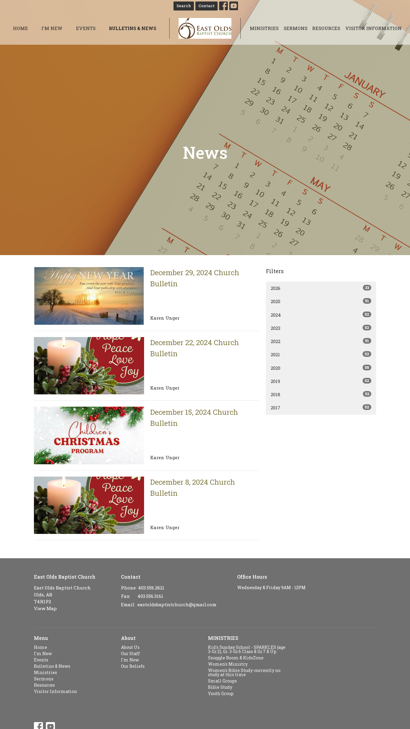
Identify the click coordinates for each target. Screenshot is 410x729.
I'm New (51, 28)
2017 (320, 407)
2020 (320, 368)
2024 (320, 315)
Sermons (295, 28)
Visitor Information (373, 28)
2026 (320, 288)
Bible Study (220, 687)
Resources (326, 28)
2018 (320, 394)
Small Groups (222, 681)
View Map (45, 608)
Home (20, 28)
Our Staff (130, 653)
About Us (130, 647)
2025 (320, 301)
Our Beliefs (133, 666)
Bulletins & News (132, 28)
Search (183, 5)
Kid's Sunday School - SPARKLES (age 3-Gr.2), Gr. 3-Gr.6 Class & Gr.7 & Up (246, 649)
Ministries (264, 28)
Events (85, 28)
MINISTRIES (223, 638)
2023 (320, 328)
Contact (206, 5)
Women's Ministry (228, 664)
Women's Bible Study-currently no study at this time (244, 672)
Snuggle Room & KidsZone (236, 658)
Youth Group (221, 693)
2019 (320, 381)
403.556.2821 (151, 588)
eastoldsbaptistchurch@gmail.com (176, 604)
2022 (320, 341)
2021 (320, 354)
